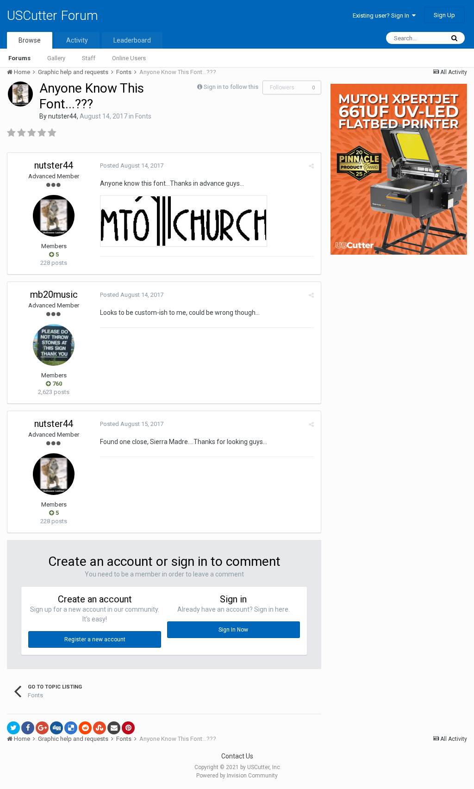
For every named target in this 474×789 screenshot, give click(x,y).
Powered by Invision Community (237, 775)
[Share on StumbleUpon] (99, 727)
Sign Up (444, 15)
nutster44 (62, 116)
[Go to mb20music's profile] (54, 345)
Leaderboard (132, 40)
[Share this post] (311, 166)
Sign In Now (233, 629)
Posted (131, 165)
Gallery (56, 58)
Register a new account (94, 639)
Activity (77, 40)
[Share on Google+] (42, 727)
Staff (88, 58)
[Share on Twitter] (13, 727)
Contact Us (237, 756)
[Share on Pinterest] (128, 727)
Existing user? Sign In (382, 15)
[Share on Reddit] (85, 727)
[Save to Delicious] (70, 727)
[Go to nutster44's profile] (20, 93)
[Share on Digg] (56, 727)
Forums (19, 58)
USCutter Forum (52, 15)
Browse (30, 40)
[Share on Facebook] (27, 727)
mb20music (54, 294)
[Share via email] (113, 727)
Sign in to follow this (231, 86)
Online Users (129, 58)
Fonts (143, 116)
